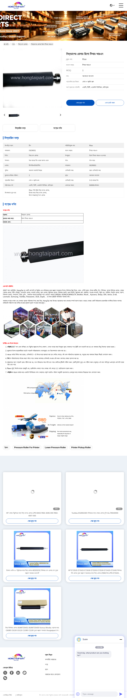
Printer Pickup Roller (81, 447)
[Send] (121, 694)
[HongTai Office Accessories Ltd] (16, 5)
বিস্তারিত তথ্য (20, 128)
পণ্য (13, 44)
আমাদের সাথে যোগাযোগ (52, 674)
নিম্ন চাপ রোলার (22, 44)
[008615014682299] (24, 672)
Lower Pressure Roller (55, 447)
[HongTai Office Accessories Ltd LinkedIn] (18, 672)
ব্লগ (46, 669)
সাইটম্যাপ (19, 695)
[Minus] (120, 639)
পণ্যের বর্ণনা (57, 128)
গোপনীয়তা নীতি (7, 695)
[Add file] (78, 694)
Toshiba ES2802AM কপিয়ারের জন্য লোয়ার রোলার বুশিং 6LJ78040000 (95, 513)
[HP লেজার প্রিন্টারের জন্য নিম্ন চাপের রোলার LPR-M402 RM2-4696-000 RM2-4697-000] (32, 492)
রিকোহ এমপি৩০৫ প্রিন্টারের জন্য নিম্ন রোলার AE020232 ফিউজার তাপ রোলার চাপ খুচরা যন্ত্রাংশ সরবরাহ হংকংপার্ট (32, 571)
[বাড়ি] (16, 660)
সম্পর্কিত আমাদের (50, 659)
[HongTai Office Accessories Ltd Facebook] (11, 672)
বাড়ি (7, 44)
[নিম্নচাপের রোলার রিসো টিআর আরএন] (32, 78)
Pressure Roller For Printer (26, 447)
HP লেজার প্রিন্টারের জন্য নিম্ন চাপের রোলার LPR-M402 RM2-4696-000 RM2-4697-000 (32, 514)
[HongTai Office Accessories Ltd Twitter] (5, 672)
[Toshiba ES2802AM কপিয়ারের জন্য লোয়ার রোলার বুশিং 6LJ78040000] (95, 492)
